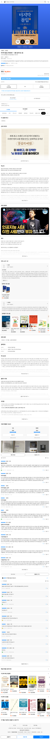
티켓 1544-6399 (20, 728)
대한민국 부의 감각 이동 (41, 684)
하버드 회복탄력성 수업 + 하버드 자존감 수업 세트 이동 (42, 326)
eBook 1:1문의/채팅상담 (36, 728)
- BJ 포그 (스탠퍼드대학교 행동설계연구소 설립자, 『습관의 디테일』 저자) (13, 407)
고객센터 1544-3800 (12, 728)
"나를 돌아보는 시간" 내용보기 (25, 562)
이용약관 (9, 732)
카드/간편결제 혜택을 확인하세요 (41, 82)
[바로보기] (7, 447)
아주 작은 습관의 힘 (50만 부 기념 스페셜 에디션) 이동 (5, 684)
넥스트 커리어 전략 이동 (32, 707)
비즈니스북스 (3, 58)
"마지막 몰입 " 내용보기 (25, 502)
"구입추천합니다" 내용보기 (25, 539)
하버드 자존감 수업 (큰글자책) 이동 (15, 324)
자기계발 (7, 340)
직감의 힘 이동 (33, 324)
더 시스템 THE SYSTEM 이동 (23, 684)
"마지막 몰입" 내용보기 (25, 478)
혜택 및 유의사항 (13, 437)
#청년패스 (3, 120)
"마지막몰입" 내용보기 (25, 550)
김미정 (6, 57)
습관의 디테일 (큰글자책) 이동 (24, 324)
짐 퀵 (2, 57)
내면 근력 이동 (14, 684)
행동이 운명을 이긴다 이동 (23, 707)
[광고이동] (45, 2)
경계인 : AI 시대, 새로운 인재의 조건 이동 (32, 684)
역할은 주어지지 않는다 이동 (14, 707)
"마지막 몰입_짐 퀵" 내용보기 (25, 490)
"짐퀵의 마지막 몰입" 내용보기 (25, 527)
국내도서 (3, 340)
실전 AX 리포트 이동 (5, 707)
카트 (48, 2)
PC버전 (25, 732)
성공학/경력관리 (13, 340)
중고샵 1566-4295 (27, 728)
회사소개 (28, 732)
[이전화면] (1, 2)
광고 (41, 732)
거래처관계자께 (33, 732)
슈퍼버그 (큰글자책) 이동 (6, 324)
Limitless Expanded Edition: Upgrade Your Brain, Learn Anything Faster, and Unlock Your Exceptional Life (25, 61)
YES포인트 (3, 73)
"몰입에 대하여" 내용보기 (25, 466)
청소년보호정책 (20, 732)
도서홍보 (38, 732)
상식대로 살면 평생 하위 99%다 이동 (41, 707)
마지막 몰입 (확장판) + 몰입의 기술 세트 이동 (6, 292)
